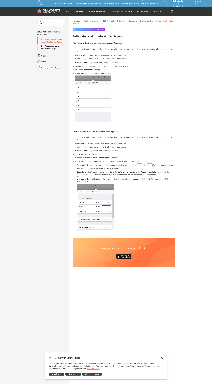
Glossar (44, 56)
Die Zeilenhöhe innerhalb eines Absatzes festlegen (51, 40)
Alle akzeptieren (92, 374)
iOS (104, 21)
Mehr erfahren (93, 368)
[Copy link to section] (124, 43)
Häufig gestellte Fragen (50, 67)
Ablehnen (56, 374)
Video (43, 62)
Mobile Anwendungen (91, 21)
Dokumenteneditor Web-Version (141, 21)
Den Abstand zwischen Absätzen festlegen (50, 47)
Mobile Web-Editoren (117, 21)
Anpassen (73, 374)
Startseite (76, 21)
